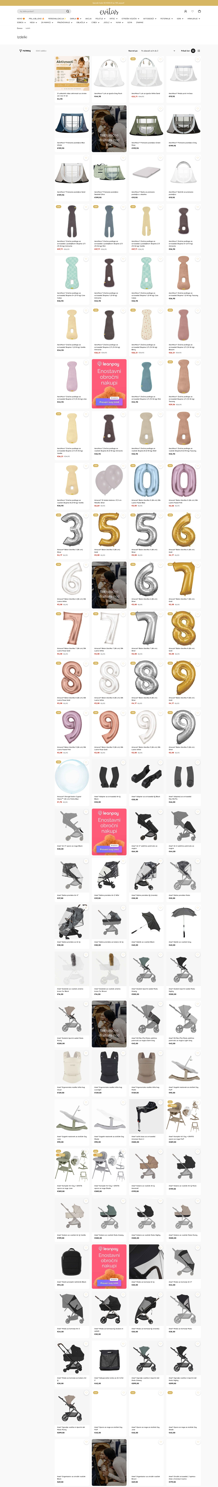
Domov (19, 28)
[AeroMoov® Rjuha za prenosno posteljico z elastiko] (146, 172)
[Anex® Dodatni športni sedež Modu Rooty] (72, 1018)
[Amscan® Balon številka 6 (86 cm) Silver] (146, 579)
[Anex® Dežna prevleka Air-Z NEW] (109, 875)
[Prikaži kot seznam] (198, 51)
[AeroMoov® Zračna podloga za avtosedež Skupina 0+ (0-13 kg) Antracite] (183, 221)
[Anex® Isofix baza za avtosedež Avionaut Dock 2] (146, 1116)
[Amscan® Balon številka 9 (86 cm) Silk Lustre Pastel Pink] (72, 727)
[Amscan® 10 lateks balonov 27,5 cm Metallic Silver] (109, 480)
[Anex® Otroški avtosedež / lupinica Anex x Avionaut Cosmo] (183, 1456)
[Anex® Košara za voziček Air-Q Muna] (183, 1165)
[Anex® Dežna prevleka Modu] (183, 875)
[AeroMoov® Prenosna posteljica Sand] (72, 172)
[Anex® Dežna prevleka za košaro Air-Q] (109, 922)
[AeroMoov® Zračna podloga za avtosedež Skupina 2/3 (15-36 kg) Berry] (146, 324)
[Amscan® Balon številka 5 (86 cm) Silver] (146, 529)
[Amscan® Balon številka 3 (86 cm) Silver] (72, 529)
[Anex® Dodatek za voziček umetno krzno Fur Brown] (109, 968)
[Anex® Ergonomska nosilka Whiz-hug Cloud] (72, 1067)
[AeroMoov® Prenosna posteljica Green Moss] (146, 122)
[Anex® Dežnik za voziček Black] (146, 922)
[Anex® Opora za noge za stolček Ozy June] (146, 1407)
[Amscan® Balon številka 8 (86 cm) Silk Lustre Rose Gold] (72, 677)
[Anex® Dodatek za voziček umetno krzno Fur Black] (72, 968)
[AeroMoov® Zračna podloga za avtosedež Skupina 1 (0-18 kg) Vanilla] (72, 324)
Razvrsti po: (133, 51)
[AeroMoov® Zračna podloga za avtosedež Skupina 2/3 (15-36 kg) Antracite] (109, 324)
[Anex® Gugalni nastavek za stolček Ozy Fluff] (183, 1067)
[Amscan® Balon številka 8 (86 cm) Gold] (183, 628)
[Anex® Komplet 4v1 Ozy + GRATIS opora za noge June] (72, 1165)
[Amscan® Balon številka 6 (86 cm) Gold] (183, 529)
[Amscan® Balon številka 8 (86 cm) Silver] (146, 677)
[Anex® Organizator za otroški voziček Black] (72, 1456)
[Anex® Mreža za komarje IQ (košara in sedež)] (109, 1308)
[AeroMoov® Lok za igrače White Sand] (146, 73)
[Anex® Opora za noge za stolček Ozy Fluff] (109, 1407)
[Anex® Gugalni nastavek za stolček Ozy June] (72, 1116)
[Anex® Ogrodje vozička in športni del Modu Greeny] (146, 1358)
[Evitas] (109, 383)
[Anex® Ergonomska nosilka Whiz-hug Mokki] (146, 1067)
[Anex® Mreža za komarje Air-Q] (146, 1261)
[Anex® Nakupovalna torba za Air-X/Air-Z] (109, 1358)
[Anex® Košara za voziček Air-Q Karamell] (146, 1165)
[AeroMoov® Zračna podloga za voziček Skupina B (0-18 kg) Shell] (146, 428)
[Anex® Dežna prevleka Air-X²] (72, 875)
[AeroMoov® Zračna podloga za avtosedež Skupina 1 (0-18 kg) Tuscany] (183, 273)
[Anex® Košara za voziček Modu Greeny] (109, 1215)
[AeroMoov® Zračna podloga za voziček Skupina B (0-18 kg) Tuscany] (183, 428)
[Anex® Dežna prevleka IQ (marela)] (146, 875)
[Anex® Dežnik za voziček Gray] (183, 922)
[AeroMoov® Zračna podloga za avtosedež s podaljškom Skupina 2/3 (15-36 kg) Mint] (109, 221)
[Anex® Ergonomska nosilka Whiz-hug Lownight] (109, 1067)
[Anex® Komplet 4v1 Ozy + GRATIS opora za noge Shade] (109, 1165)
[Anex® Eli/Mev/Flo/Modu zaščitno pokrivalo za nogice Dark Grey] (146, 1018)
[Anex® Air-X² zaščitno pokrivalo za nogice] (146, 826)
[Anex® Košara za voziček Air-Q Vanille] (72, 1215)
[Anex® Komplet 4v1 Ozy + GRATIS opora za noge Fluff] (183, 1116)
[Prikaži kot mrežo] (193, 51)
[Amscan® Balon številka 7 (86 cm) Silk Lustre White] (109, 628)
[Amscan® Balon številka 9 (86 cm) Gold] (183, 677)
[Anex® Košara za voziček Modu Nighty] (146, 1215)
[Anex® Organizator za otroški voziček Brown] (146, 1456)
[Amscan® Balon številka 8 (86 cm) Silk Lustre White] (109, 677)
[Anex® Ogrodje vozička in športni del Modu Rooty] (72, 1407)
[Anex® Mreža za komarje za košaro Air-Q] (72, 1358)
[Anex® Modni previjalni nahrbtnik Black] (72, 1261)
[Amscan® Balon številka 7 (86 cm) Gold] (183, 579)
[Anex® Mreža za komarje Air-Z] (72, 1308)
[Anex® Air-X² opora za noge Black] (72, 826)
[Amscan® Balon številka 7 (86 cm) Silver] (146, 628)
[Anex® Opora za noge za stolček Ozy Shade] (183, 1407)
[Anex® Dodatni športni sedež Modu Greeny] (146, 968)
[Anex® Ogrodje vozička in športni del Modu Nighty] (183, 1358)
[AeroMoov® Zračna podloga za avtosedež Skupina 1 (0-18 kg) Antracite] (109, 273)
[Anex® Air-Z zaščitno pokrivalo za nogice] (183, 826)
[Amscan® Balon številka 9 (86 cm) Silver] (183, 727)
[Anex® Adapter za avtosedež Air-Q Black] (109, 776)
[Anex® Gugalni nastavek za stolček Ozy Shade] (109, 1116)
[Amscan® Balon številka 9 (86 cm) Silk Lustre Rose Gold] (109, 727)
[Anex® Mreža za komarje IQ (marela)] (146, 1308)
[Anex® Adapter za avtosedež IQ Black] (146, 776)
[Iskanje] (67, 11)
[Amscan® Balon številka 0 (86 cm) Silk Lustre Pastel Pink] (183, 480)
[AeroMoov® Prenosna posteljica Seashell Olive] (109, 172)
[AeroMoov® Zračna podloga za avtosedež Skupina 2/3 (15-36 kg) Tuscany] (183, 376)
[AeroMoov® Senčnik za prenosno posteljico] (183, 172)
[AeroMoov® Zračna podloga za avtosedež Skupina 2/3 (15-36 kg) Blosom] (183, 324)
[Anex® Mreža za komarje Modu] (183, 1308)
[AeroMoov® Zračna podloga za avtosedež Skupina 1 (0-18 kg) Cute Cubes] (146, 273)
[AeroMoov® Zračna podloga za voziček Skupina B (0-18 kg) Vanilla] (72, 480)
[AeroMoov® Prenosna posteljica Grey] (183, 122)
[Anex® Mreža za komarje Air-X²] (183, 1261)
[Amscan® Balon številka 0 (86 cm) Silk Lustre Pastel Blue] (146, 480)
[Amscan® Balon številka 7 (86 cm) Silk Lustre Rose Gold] (72, 628)
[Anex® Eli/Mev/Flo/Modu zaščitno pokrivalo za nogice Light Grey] (183, 1018)
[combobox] (44, 11)
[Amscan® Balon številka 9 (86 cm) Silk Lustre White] (146, 727)
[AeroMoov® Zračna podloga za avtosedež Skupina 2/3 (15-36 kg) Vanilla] (72, 428)
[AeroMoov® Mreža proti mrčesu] (183, 73)
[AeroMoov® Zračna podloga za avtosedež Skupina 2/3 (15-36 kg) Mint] (146, 376)
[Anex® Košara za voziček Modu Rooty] (183, 1215)
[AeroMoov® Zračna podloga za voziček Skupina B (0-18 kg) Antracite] (109, 428)
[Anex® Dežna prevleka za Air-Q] (72, 922)
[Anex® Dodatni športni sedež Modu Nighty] (183, 968)
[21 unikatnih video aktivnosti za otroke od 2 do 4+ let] (72, 73)
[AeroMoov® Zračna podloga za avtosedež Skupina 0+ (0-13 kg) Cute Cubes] (72, 273)
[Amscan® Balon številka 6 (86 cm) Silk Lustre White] (72, 579)
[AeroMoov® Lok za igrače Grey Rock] (109, 73)
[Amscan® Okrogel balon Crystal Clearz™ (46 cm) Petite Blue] (72, 776)
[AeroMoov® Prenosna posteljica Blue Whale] (72, 122)
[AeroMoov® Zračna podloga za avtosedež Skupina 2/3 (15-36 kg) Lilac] (72, 376)
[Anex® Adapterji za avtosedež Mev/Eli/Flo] (183, 776)
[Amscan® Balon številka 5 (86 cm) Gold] (109, 529)
